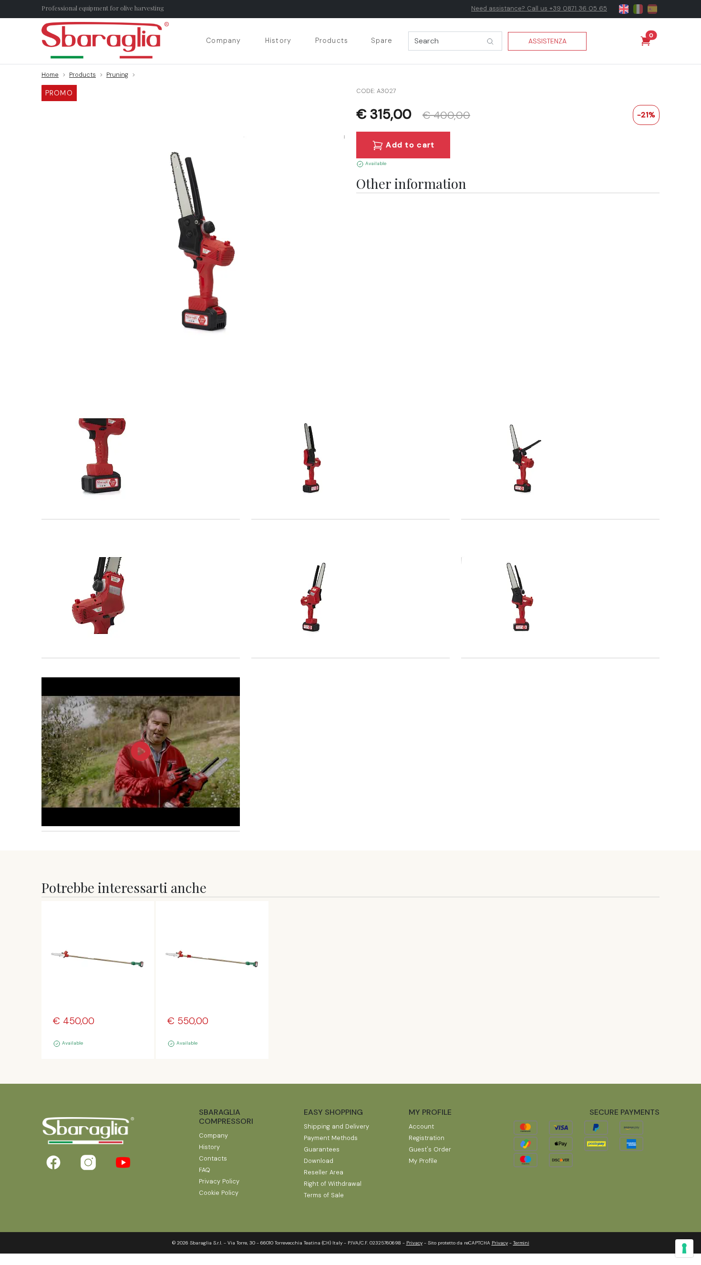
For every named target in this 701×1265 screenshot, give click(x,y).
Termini (521, 1243)
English (624, 9)
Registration (426, 1138)
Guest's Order (430, 1149)
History (278, 40)
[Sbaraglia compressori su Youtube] (123, 1162)
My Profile (423, 1161)
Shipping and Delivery (336, 1126)
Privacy (414, 1243)
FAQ (204, 1170)
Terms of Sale (324, 1195)
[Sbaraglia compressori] (114, 41)
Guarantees (322, 1149)
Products (331, 40)
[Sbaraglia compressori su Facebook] (53, 1162)
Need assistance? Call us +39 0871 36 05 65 (539, 8)
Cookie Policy (218, 1193)
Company (223, 40)
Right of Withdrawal (332, 1184)
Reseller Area (323, 1172)
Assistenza (547, 41)
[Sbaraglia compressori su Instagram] (88, 1162)
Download (318, 1161)
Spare (382, 40)
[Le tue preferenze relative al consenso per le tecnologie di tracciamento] (684, 1248)
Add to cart (408, 145)
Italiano (638, 9)
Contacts (213, 1158)
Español (652, 9)
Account (421, 1126)
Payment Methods (331, 1138)
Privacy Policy (219, 1181)
